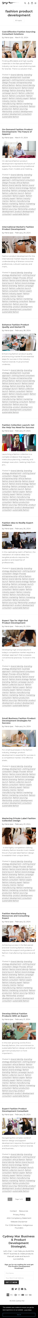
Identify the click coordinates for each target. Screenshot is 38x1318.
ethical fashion (8, 85)
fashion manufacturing (20, 201)
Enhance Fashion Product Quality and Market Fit (15, 326)
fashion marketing (24, 104)
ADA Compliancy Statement (19, 1218)
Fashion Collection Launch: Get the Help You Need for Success (18, 426)
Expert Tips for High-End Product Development (15, 621)
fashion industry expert (18, 98)
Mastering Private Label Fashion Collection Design (19, 819)
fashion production (20, 206)
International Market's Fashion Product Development (18, 228)
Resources (23, 1211)
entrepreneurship (24, 82)
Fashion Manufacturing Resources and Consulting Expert (15, 915)
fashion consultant (17, 96)
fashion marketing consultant (15, 106)
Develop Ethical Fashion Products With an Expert (15, 1014)
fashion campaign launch (22, 190)
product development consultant (16, 114)
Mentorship (7, 111)
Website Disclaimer (19, 1222)
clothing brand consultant (22, 80)
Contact (13, 1211)
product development (22, 111)
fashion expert (18, 196)
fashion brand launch (11, 88)
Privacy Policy (19, 1215)
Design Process (8, 82)
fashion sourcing (20, 109)
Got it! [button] (19, 1314)
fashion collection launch (13, 193)
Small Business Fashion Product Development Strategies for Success (19, 720)
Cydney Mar (20, 1301)
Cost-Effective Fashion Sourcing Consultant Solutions (18, 33)
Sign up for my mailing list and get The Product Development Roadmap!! (19, 1266)
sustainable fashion (10, 117)
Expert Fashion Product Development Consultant (15, 1110)
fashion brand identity (25, 85)
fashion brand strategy (18, 188)
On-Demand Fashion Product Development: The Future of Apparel (17, 131)
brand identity (17, 75)
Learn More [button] (28, 1310)
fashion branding (17, 90)
